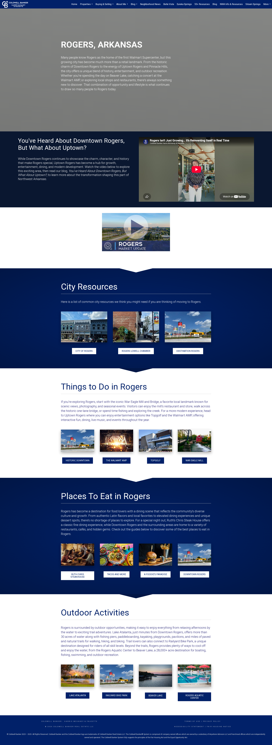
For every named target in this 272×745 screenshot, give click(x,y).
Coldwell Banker (52, 721)
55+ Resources (202, 4)
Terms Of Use (192, 721)
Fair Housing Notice (219, 726)
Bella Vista (168, 4)
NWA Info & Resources (231, 4)
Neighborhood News (150, 4)
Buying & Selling (104, 5)
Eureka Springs (184, 4)
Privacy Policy (212, 721)
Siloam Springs (253, 4)
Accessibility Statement (189, 726)
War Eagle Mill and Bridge (141, 402)
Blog (134, 5)
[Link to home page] (16, 4)
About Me (122, 5)
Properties (86, 5)
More (267, 5)
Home (74, 4)
